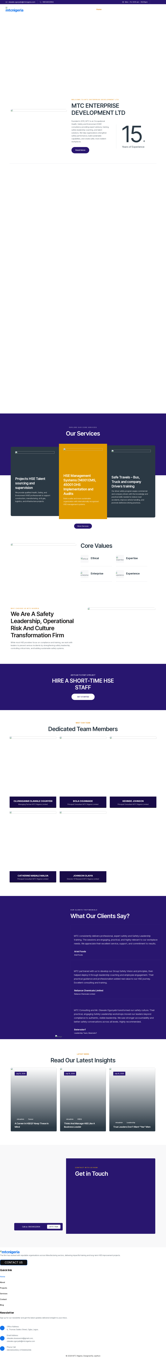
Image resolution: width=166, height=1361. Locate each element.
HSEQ (79, 1119)
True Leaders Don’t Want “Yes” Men (131, 1126)
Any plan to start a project (83, 675)
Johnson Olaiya (83, 875)
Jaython (97, 1356)
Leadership (131, 1122)
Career (30, 1119)
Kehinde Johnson (133, 801)
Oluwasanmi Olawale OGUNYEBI (33, 801)
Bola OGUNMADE (83, 801)
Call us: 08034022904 (31, 1227)
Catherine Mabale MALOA (33, 875)
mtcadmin (20, 1119)
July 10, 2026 (20, 1074)
